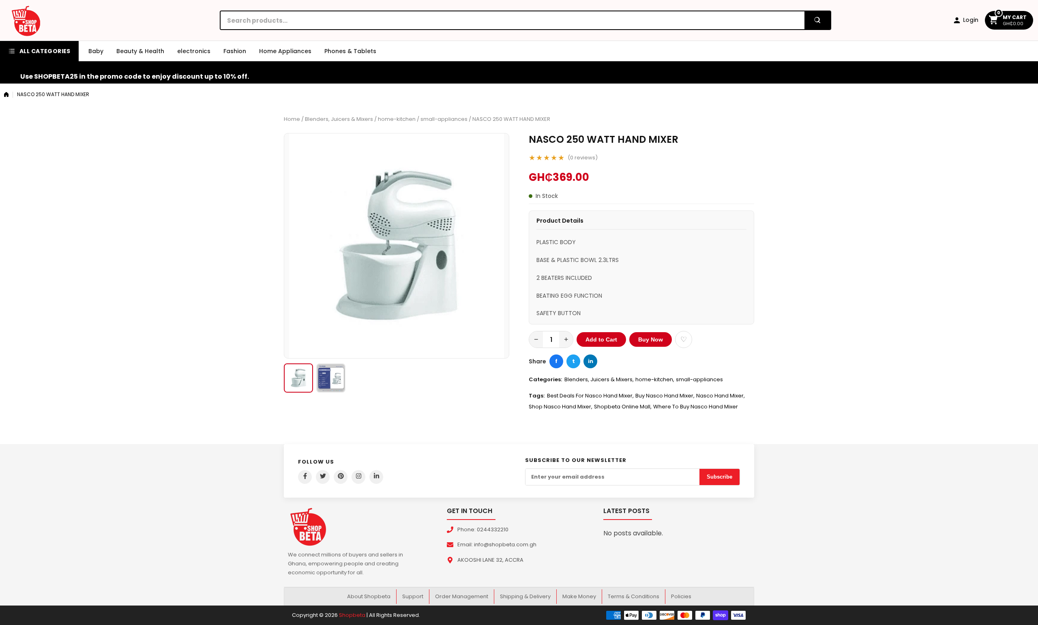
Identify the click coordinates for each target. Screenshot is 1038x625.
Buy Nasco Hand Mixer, (665, 395)
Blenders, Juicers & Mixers (339, 119)
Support (412, 596)
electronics (193, 51)
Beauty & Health (140, 51)
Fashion (234, 51)
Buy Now (650, 339)
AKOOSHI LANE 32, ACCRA (490, 560)
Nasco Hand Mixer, (720, 395)
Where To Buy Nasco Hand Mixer (695, 406)
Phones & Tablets (350, 51)
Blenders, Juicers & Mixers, (599, 379)
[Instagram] (358, 477)
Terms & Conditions (633, 596)
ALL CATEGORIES (45, 51)
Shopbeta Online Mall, (623, 406)
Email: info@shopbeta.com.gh (496, 544)
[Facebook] (305, 477)
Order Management (461, 596)
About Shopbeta (368, 596)
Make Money (579, 596)
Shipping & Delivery (525, 596)
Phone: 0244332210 (482, 529)
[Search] (817, 20)
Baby (95, 51)
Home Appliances (285, 51)
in (590, 361)
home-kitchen (397, 119)
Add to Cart (601, 339)
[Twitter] (323, 477)
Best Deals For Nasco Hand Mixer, (590, 395)
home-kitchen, (654, 379)
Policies (681, 596)
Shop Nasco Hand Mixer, (560, 406)
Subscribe (719, 477)
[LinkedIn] (376, 477)
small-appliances (444, 119)
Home (292, 119)
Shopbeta (352, 615)
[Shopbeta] (26, 20)
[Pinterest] (340, 477)
